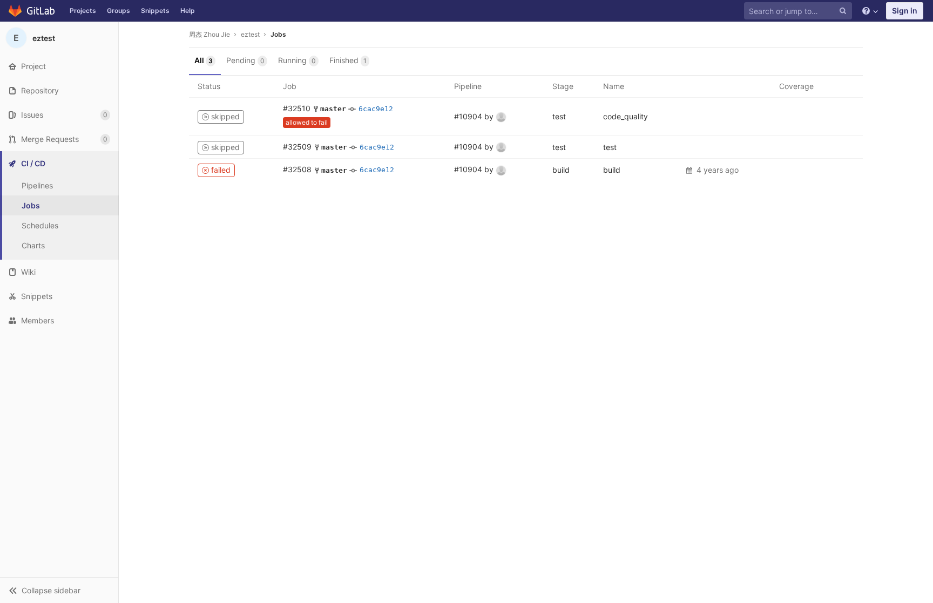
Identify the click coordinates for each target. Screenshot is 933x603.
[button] (59, 590)
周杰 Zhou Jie (209, 34)
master (333, 109)
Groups (118, 10)
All (203, 60)
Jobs (278, 34)
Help (187, 10)
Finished (348, 60)
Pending (245, 60)
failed (220, 169)
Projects (83, 10)
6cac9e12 (376, 109)
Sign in (904, 10)
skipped (224, 116)
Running (297, 60)
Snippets (155, 10)
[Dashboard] (32, 11)
